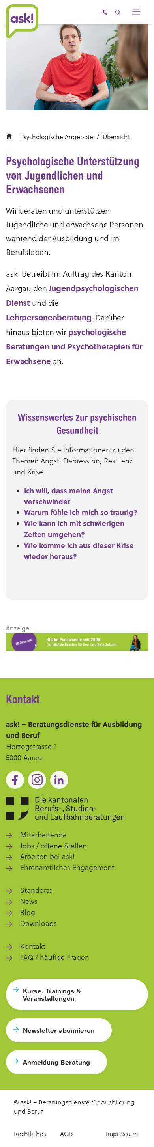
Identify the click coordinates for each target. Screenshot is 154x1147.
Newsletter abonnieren (59, 1030)
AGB (66, 1133)
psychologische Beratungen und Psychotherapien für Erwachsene (74, 346)
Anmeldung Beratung (56, 1062)
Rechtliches (30, 1133)
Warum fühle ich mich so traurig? (80, 512)
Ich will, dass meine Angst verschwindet (68, 496)
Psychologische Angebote (56, 136)
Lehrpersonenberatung (48, 317)
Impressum (122, 1133)
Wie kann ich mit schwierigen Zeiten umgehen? (74, 528)
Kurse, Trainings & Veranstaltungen (52, 994)
